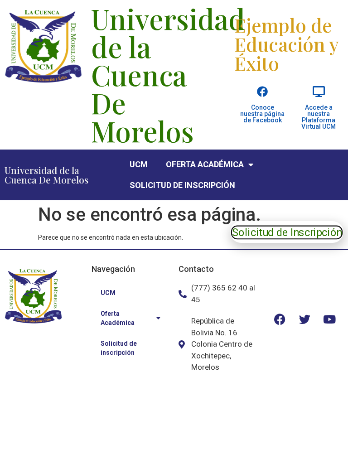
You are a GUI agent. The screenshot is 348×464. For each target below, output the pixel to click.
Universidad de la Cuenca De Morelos (46, 175)
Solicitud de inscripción (182, 185)
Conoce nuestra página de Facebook (262, 114)
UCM (139, 164)
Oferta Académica (205, 164)
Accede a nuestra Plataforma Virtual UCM (318, 117)
